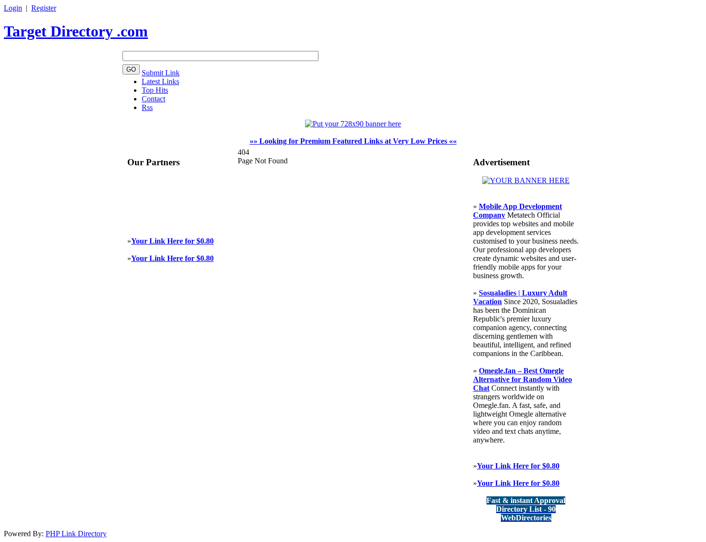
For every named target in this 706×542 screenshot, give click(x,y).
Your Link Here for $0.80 (172, 241)
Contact (153, 99)
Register (43, 8)
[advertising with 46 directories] (526, 180)
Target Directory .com (76, 31)
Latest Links (160, 81)
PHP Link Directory (76, 534)
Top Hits (155, 90)
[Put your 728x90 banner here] (353, 124)
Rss (147, 107)
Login (13, 8)
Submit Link (161, 73)
